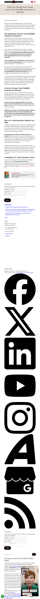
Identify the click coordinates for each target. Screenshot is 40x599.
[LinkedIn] (20, 369)
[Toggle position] (35, 567)
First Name (7, 189)
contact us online (17, 566)
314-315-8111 (18, 272)
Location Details (8, 233)
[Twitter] (20, 337)
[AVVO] (20, 463)
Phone (6, 192)
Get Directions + (30, 272)
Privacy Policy (12, 592)
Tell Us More (7, 198)
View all (6, 217)
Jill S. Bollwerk (15, 173)
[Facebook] (20, 304)
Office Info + (23, 272)
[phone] (32, 2)
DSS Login (10, 598)
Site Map (6, 598)
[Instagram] (20, 433)
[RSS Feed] (20, 528)
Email (5, 194)
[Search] (34, 554)
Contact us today (24, 166)
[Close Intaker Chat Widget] (37, 567)
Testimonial (7, 204)
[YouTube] (20, 401)
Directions (7, 235)
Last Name (6, 191)
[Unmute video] (23, 567)
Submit (7, 200)
